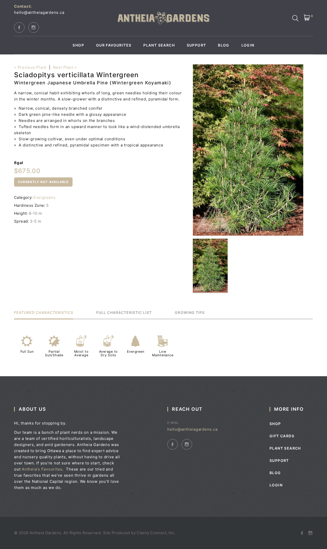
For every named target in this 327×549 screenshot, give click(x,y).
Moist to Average (81, 353)
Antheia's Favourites (42, 469)
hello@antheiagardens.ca (39, 12)
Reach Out (187, 409)
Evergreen (135, 351)
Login (247, 45)
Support (196, 45)
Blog (223, 45)
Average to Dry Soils (108, 353)
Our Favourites (114, 45)
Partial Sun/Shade (54, 353)
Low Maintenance (162, 353)
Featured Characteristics (43, 313)
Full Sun (27, 351)
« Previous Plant (30, 67)
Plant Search (159, 45)
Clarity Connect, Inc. (156, 532)
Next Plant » (65, 67)
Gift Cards (282, 436)
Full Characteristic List (124, 313)
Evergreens (44, 197)
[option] (248, 150)
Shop (78, 45)
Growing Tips (190, 313)
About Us (32, 409)
